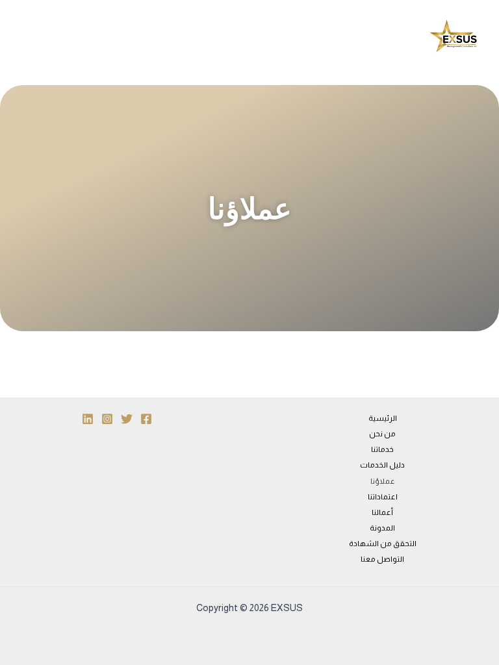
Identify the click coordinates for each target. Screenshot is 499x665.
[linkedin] (88, 419)
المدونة (382, 528)
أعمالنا (382, 512)
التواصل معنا (382, 559)
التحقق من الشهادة (382, 543)
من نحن (382, 433)
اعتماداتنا (383, 496)
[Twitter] (127, 419)
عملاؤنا (382, 481)
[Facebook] (146, 419)
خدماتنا (382, 449)
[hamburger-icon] (253, 36)
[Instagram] (107, 419)
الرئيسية (382, 418)
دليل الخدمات (382, 465)
